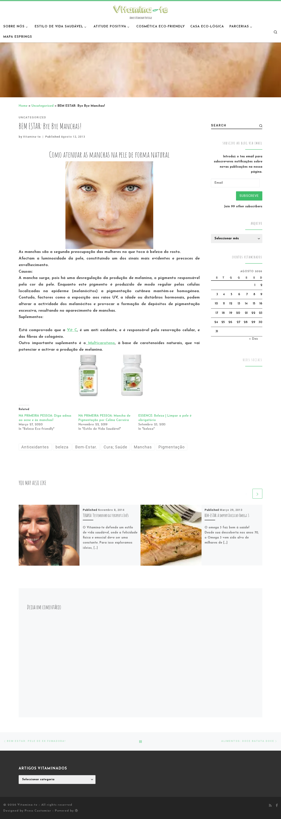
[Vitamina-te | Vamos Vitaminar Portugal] (140, 8)
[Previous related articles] (246, 494)
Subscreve (249, 195)
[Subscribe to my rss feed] (270, 806)
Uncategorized (42, 106)
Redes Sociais (252, 360)
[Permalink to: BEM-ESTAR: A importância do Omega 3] (171, 535)
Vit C (72, 330)
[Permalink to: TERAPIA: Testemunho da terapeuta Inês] (49, 535)
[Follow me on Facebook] (277, 806)
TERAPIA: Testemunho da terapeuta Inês (106, 515)
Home (23, 106)
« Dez (253, 339)
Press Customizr (38, 810)
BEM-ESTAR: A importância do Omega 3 (227, 515)
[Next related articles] (257, 494)
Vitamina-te (32, 136)
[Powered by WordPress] (76, 810)
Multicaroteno (100, 343)
